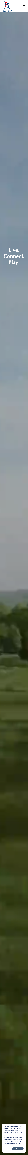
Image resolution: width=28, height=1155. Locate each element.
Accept (17, 1148)
